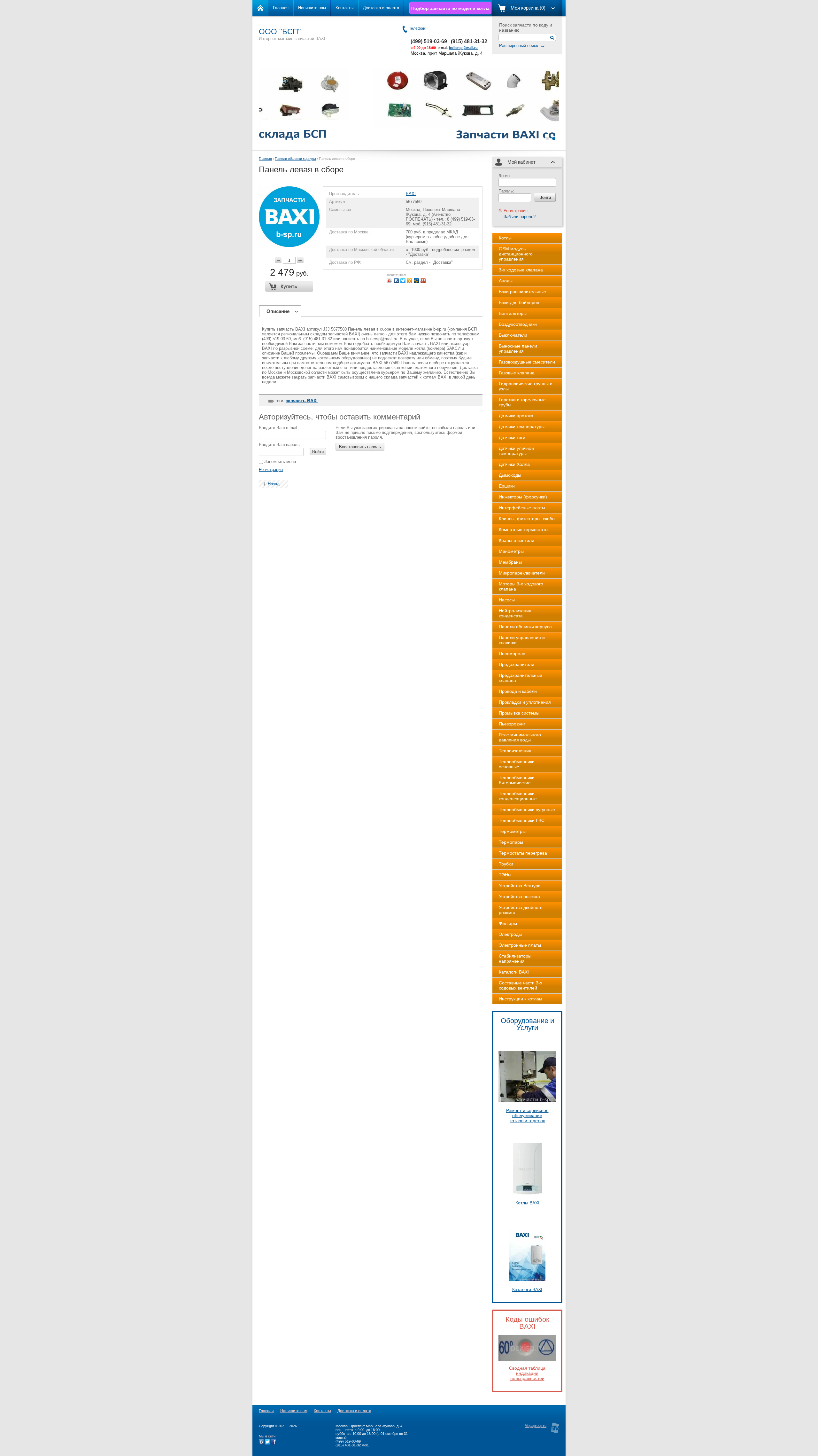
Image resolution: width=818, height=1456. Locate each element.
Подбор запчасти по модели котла (450, 8)
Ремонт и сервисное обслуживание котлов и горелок (527, 1115)
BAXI (411, 193)
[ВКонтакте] (396, 281)
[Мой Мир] (416, 281)
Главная (281, 7)
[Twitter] (403, 281)
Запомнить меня (279, 461)
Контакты (344, 7)
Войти (318, 451)
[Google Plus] (423, 281)
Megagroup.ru (535, 1426)
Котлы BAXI (527, 1202)
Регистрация (271, 469)
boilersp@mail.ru (463, 48)
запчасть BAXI (302, 400)
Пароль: (506, 191)
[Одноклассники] (409, 281)
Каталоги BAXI (527, 1289)
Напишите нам (312, 7)
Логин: (504, 175)
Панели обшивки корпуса (295, 158)
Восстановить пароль (360, 446)
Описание (277, 311)
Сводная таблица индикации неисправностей (527, 1373)
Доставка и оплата (381, 7)
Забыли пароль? (520, 216)
